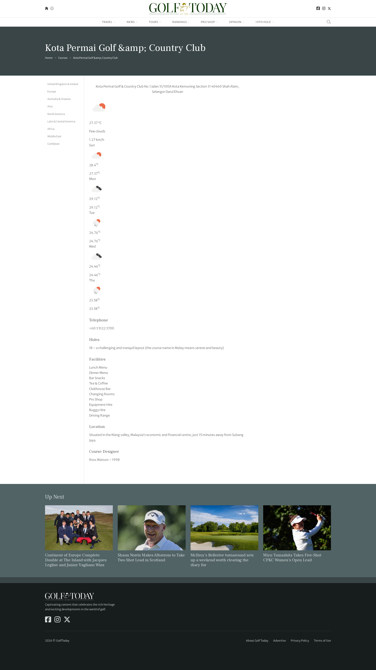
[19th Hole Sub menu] (273, 22)
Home (48, 58)
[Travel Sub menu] (115, 22)
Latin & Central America (61, 121)
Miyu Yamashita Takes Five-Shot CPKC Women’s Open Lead (292, 557)
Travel (107, 22)
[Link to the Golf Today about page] (51, 8)
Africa (50, 129)
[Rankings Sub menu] (189, 22)
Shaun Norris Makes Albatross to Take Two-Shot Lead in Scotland (151, 557)
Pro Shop (208, 22)
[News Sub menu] (137, 22)
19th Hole (263, 22)
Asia (49, 106)
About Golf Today (257, 640)
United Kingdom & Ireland (62, 84)
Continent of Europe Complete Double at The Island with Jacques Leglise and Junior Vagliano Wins (76, 560)
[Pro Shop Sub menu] (217, 22)
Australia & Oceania (58, 99)
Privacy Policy (300, 640)
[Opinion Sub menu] (243, 22)
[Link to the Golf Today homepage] (46, 8)
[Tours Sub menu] (160, 22)
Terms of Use (322, 640)
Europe (51, 91)
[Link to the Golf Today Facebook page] (318, 8)
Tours (153, 22)
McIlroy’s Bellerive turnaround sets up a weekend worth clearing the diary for (222, 560)
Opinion (235, 22)
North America (56, 114)
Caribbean (53, 144)
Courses (63, 58)
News (131, 22)
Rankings (179, 22)
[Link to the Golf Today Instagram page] (323, 8)
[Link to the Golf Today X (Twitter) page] (329, 8)
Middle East (54, 136)
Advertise (279, 640)
